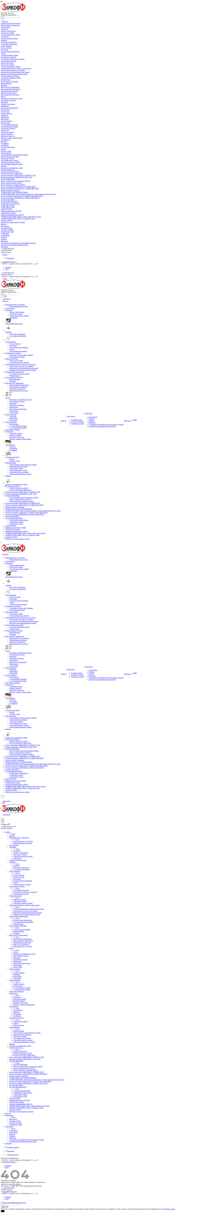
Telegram (8, 267)
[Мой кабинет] (2, 799)
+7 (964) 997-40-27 (7, 248)
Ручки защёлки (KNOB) (21, 929)
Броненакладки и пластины (23, 841)
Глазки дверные (19, 984)
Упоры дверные (19, 973)
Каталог (12, 836)
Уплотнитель (18, 1010)
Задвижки (16, 851)
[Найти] (2, 19)
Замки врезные (18, 1031)
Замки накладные (19, 899)
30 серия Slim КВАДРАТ (22, 1091)
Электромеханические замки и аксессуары (28, 909)
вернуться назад (6, 1184)
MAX (7, 269)
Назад (13, 834)
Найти (3, 1207)
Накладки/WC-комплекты (22, 939)
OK (3, 1211)
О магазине (13, 1130)
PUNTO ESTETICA (20, 1051)
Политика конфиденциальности (14, 1203)
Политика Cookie (169, 1209)
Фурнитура (17, 997)
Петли (15, 952)
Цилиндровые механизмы (22, 920)
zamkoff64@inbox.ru (9, 262)
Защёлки (16, 866)
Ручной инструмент (20, 1021)
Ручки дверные (18, 875)
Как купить (13, 1119)
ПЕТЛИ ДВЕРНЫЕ (20, 1065)
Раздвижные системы (21, 890)
